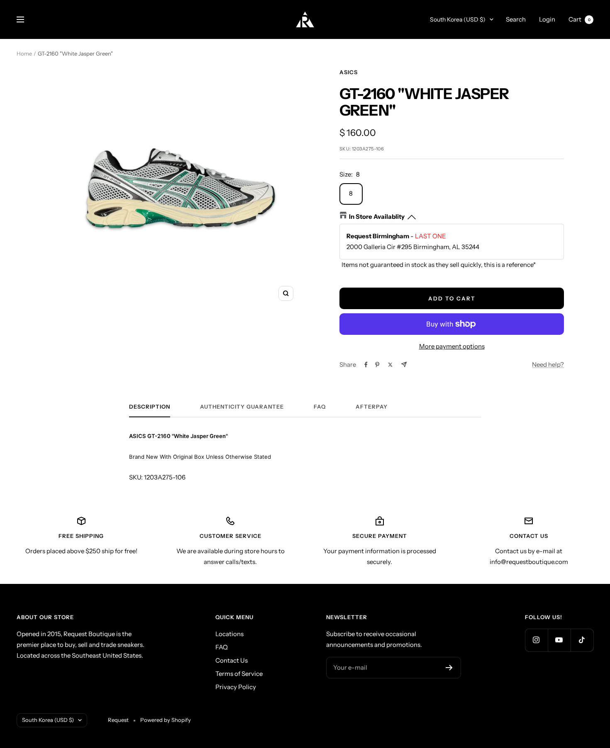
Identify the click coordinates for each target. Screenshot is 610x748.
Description (149, 406)
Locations (229, 634)
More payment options (452, 346)
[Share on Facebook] (366, 365)
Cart (579, 19)
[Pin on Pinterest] (377, 365)
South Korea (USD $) (458, 19)
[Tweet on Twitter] (390, 365)
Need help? (548, 364)
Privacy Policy (235, 687)
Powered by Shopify (165, 720)
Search (516, 19)
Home (24, 53)
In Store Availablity (377, 216)
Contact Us (231, 660)
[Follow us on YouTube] (559, 640)
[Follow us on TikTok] (582, 640)
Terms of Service (239, 674)
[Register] (449, 668)
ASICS (348, 72)
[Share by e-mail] (404, 364)
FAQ (320, 406)
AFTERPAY (372, 406)
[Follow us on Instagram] (536, 640)
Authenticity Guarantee (242, 406)
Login (547, 19)
